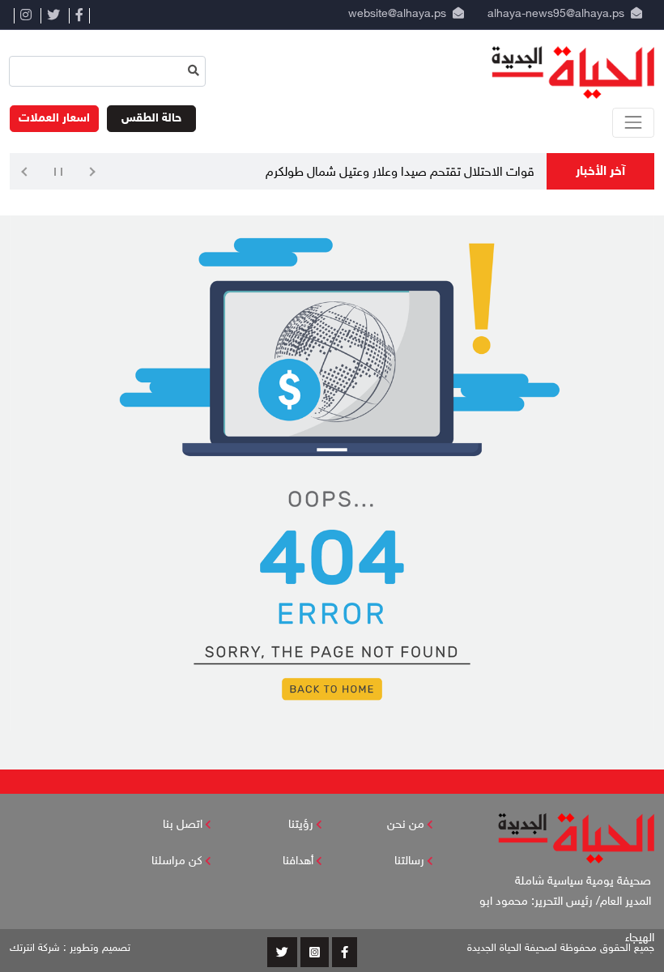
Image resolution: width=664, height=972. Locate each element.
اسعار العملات (54, 119)
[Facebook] (79, 15)
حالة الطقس (151, 119)
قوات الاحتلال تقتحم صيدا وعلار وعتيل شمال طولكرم (400, 173)
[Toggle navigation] (633, 122)
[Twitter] (53, 15)
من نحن (405, 825)
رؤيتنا (300, 825)
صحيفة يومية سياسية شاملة (584, 882)
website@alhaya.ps (394, 14)
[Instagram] (25, 15)
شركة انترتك (35, 948)
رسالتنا (409, 861)
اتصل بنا (182, 825)
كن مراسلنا (176, 861)
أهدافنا (298, 861)
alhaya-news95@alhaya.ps (555, 14)
